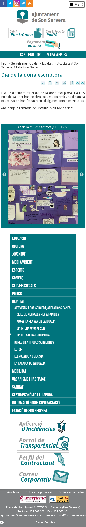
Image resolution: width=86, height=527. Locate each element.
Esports (18, 269)
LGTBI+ (18, 349)
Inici (4, 63)
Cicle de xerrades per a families (38, 314)
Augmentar (82, 83)
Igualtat (47, 63)
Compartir (64, 83)
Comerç (17, 277)
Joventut (18, 254)
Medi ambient (22, 261)
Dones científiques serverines (34, 342)
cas (22, 54)
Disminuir (77, 83)
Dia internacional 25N (31, 328)
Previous (4, 174)
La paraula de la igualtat (30, 363)
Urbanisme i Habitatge (29, 378)
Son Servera (43, 16)
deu (40, 54)
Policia (17, 293)
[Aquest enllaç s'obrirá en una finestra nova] (3, 3)
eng (31, 54)
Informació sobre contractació (36, 402)
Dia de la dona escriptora (33, 335)
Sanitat (17, 386)
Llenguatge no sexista (28, 356)
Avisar (72, 83)
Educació (19, 238)
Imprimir (50, 83)
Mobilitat (19, 371)
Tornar (43, 83)
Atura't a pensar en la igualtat (36, 321)
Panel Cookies (45, 522)
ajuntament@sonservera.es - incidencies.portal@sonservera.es (43, 515)
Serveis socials (24, 285)
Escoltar (57, 83)
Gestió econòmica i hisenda (32, 394)
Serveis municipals (24, 63)
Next (81, 174)
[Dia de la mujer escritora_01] (43, 223)
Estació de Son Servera (29, 410)
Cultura (18, 246)
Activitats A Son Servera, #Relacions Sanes (42, 308)
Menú (79, 4)
